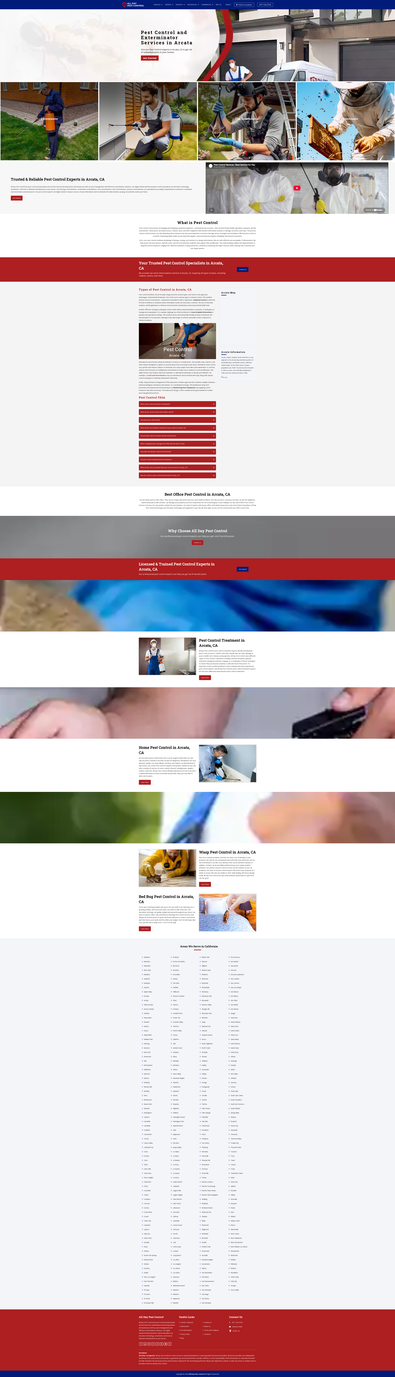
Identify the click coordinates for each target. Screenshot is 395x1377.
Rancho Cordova (207, 1182)
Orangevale (205, 1087)
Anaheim (147, 979)
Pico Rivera (205, 1143)
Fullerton (176, 1039)
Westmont (234, 1255)
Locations (207, 1334)
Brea (145, 1095)
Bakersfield (147, 1035)
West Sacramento (237, 1242)
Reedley (204, 1216)
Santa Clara (234, 1026)
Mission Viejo (206, 970)
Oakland (204, 1061)
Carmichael (147, 1134)
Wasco (233, 1225)
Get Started (149, 58)
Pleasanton (205, 1165)
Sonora (233, 1087)
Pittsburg (205, 1147)
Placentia (205, 1152)
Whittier (233, 1260)
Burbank (147, 1108)
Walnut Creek (235, 1221)
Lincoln (175, 1234)
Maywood (176, 1299)
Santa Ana (234, 1018)
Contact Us (242, 269)
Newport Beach (207, 1035)
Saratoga (234, 1061)
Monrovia (205, 979)
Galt (174, 1044)
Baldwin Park (148, 1039)
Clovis (146, 1186)
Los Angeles (177, 1264)
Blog (182, 1338)
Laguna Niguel (177, 1195)
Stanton (233, 1117)
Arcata (146, 1000)
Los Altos (176, 1260)
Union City (234, 1182)
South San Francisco (237, 1104)
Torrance (234, 1152)
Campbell (147, 1126)
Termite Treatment (186, 1322)
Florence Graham (178, 996)
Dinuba (146, 1264)
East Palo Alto (148, 1281)
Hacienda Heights (179, 1078)
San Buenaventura (208, 1281)
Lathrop (175, 1216)
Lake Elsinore (177, 1199)
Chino (146, 1165)
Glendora (176, 1065)
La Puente (176, 1169)
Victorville (234, 1199)
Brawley (146, 1091)
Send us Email (237, 1327)
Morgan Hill (205, 1009)
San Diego (205, 1294)
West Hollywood (236, 1238)
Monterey (205, 992)
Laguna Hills (177, 1191)
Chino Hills (147, 1169)
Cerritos (146, 1156)
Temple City (235, 1143)
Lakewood (176, 1208)
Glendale (176, 1061)
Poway (204, 1178)
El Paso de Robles (179, 961)
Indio (174, 1130)
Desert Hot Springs (150, 1255)
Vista (232, 1212)
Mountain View (207, 1013)
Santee (233, 1057)
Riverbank (205, 1234)
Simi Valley (234, 1074)
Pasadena (205, 1130)
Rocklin (204, 1242)
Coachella (147, 1191)
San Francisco (235, 957)
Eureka (175, 979)
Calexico (147, 1117)
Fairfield (175, 987)
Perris (204, 1134)
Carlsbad (147, 1130)
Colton (146, 1195)
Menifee (175, 1303)
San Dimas (205, 1299)
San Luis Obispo (236, 987)
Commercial (206, 5)
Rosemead (205, 1251)
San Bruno (205, 1277)
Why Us (218, 5)
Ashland (146, 1013)
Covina (146, 1216)
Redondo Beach (207, 1208)
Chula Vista (147, 1173)
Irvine (175, 1139)
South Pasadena (236, 1100)
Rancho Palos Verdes (209, 1191)
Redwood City (206, 1212)
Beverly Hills (148, 1087)
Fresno (175, 1035)
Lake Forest (177, 1203)
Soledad (233, 1078)
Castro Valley (148, 1143)
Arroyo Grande (149, 1009)
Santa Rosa (234, 1052)
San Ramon (234, 1009)
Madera (175, 1281)
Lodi (174, 1242)
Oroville (204, 1095)
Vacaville (233, 1191)
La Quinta (176, 1173)
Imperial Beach (178, 1126)
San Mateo (234, 996)
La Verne (176, 1178)
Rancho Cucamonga (208, 1186)
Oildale (204, 1074)
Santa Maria (235, 1039)
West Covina (235, 1234)
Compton (147, 1199)
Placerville (205, 1156)
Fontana (175, 1009)
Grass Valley (177, 1074)
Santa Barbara (235, 1022)
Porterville (205, 1173)
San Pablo (234, 1000)
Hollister (175, 1113)
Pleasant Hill (206, 1160)
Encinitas (176, 970)
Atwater (146, 1022)
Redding (204, 1199)
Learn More (205, 678)
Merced (204, 961)
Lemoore (176, 1229)
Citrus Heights (148, 1178)
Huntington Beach (179, 1117)
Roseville (205, 1255)
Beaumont (147, 1057)
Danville (146, 1242)
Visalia (233, 1208)
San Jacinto (234, 966)
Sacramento (206, 1264)
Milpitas (204, 966)
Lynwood (176, 1277)
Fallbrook (176, 992)
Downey (147, 1268)
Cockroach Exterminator (156, 375)
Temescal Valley (236, 1139)
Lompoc (175, 1251)
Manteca (176, 1290)
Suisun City (234, 1126)
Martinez (176, 1294)
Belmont (147, 1074)
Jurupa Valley (177, 1147)
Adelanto (147, 957)
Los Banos (176, 1268)
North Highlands (207, 1044)
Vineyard (233, 1203)
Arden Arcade (148, 1005)
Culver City (147, 1221)
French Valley (177, 1031)
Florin (175, 1000)
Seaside (233, 1065)
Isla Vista (176, 1143)
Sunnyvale (234, 1130)
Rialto (204, 1221)
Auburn (146, 1026)
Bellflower (147, 1070)
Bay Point (147, 1052)
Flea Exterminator (246, 118)
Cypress (146, 1229)
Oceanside (205, 1070)
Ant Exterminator (186, 1330)
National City (206, 1026)
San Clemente (206, 1290)
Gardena (176, 1052)
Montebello (205, 987)
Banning (146, 1044)
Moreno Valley (206, 1005)
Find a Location (245, 4)
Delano (146, 1251)
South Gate (234, 1091)
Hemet (175, 1095)
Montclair (205, 983)
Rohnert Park (206, 1247)
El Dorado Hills (149, 1303)
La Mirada (176, 1160)
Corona (146, 1208)
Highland (176, 1108)
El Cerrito (147, 1299)
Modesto (205, 974)
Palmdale (205, 1117)
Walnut (233, 1216)
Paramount (205, 1126)
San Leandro (235, 979)
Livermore (176, 1238)
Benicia (146, 1078)
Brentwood (148, 1100)
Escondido (176, 974)
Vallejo (233, 1195)
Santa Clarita (235, 1031)
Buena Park (148, 1104)
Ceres (146, 1152)
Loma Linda (177, 1247)
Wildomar (234, 1264)
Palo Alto (205, 1121)
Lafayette (176, 1186)
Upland (233, 1186)
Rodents (179, 5)
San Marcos (235, 992)
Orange (204, 1082)
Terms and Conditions (211, 1330)
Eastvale (147, 1286)
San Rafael (234, 1005)
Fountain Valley (178, 1022)
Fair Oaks (176, 983)
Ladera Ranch (177, 1182)
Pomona (205, 1169)
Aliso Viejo (147, 970)
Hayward (176, 1091)
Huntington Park (178, 1121)
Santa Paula (235, 1048)
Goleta (175, 1070)
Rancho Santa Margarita (210, 1195)
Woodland (234, 1273)
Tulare (233, 1160)
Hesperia (176, 1104)
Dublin (146, 1273)
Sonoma (233, 1082)
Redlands (205, 1203)
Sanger (233, 1013)
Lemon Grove (177, 1225)
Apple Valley (148, 992)
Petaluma (205, 1139)
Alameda (147, 961)
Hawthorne (176, 1087)
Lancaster (176, 1212)
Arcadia (146, 996)
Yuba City (234, 1281)
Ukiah (232, 1178)
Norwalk (204, 1052)
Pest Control (148, 118)
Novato (204, 1057)
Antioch (146, 987)
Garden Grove (177, 1048)
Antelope (147, 983)
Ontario (204, 1078)
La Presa (176, 1165)
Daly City (147, 1234)
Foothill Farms (177, 1013)
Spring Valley (235, 1113)
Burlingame (148, 1113)
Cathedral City (148, 1147)
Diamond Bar (148, 1260)
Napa (203, 1022)
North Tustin (206, 1048)
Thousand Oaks (236, 1147)
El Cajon (146, 1290)
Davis (146, 1247)
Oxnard (204, 1100)
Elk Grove (176, 966)
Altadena (147, 974)
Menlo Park (205, 957)
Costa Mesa (148, 1212)
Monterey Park (207, 996)
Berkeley (147, 1082)
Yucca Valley (235, 1290)
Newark (204, 1031)
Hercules (176, 1100)
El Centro (147, 1294)
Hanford (175, 1082)
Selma (233, 1070)
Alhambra (147, 966)
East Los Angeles (149, 1277)
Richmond (205, 1225)
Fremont (176, 1026)
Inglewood (176, 1134)
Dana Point (148, 1238)
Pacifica (204, 1104)
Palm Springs (206, 1113)
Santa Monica (235, 1044)
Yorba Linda (235, 1277)
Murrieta (204, 1018)
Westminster (235, 1251)
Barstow (147, 1048)
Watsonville (234, 1229)
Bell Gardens (148, 1065)
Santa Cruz (234, 1035)
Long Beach (177, 1255)
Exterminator (49, 118)
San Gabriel (234, 961)
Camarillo (147, 1121)
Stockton (234, 1121)
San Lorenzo (235, 983)
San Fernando (206, 1303)
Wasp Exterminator (345, 118)
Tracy (232, 1156)
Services (157, 5)
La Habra (176, 1152)
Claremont (147, 1182)
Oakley (204, 1065)
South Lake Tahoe (237, 1095)
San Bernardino (207, 1273)
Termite (168, 5)
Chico (146, 1160)
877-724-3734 (265, 4)
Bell (145, 1061)
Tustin (233, 1169)
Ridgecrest (205, 1229)
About (228, 5)
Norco (204, 1039)
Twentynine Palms (237, 1173)
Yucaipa (233, 1286)
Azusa (146, 1031)
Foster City (176, 1018)
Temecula (234, 1134)
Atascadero (148, 1018)
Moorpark (205, 1000)
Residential (192, 5)
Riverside (205, 1238)
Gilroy (175, 1057)
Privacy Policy (184, 1334)
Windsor (233, 1268)
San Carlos (205, 1286)
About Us (207, 1326)
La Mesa (176, 1156)
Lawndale (176, 1221)
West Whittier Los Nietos (239, 1247)
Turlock (233, 1165)
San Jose (233, 970)
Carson (146, 1139)
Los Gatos (176, 1273)
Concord (147, 1203)
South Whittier (235, 1108)
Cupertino (147, 1225)
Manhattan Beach (179, 1286)
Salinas (204, 1268)
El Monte (176, 957)
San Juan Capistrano (237, 974)
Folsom (175, 1005)
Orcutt (204, 1091)
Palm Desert (206, 1108)
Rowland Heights (207, 1260)
